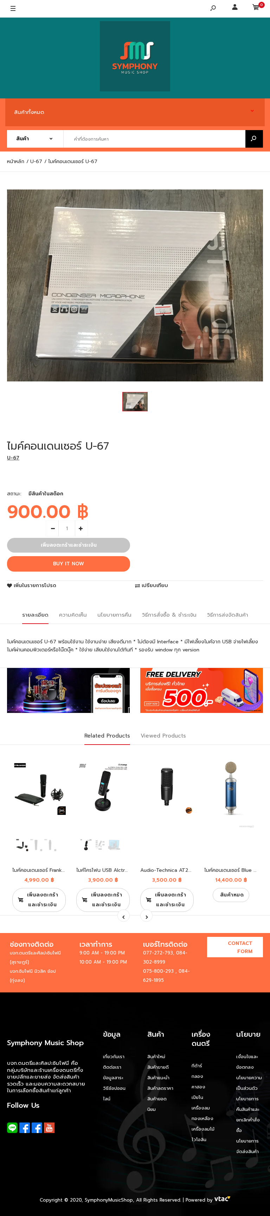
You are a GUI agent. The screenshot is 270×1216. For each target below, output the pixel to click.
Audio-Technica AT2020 (169, 870)
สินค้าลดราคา (160, 1088)
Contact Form (240, 947)
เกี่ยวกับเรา (113, 1056)
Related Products (107, 736)
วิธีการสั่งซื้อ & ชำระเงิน (169, 615)
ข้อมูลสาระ (113, 1077)
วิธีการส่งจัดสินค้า (227, 615)
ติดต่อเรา (112, 1067)
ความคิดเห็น (73, 615)
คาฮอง (198, 1086)
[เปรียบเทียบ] (56, 772)
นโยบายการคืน (114, 615)
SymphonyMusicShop (109, 1200)
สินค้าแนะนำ (158, 1077)
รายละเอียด (35, 615)
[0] (255, 9)
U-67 (13, 458)
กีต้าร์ (197, 1065)
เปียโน (197, 1097)
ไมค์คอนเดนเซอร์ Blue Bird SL (237, 870)
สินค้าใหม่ (156, 1056)
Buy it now (68, 563)
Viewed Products (163, 736)
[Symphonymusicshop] (135, 58)
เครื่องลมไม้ (203, 1129)
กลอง (197, 1076)
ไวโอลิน (199, 1139)
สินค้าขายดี (158, 1067)
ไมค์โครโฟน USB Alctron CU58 (111, 870)
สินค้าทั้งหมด (29, 112)
